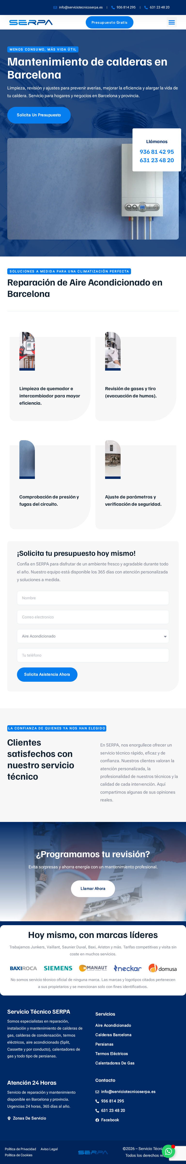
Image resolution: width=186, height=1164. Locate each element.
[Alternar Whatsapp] (168, 1151)
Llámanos (157, 141)
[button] (172, 22)
